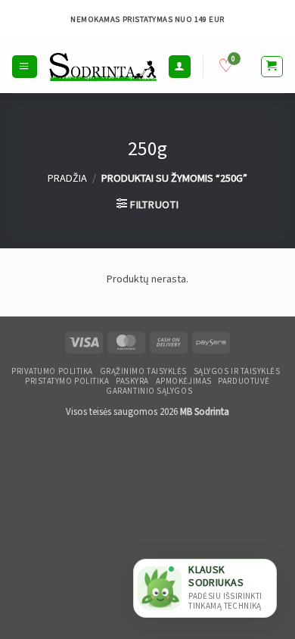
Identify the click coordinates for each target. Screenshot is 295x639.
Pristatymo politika (67, 381)
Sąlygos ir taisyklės (237, 371)
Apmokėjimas (184, 381)
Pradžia (67, 178)
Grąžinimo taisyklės (143, 371)
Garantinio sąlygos (149, 391)
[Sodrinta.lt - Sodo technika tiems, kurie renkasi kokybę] (103, 66)
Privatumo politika (52, 371)
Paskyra (132, 381)
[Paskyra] (179, 66)
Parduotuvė (243, 381)
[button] (24, 66)
